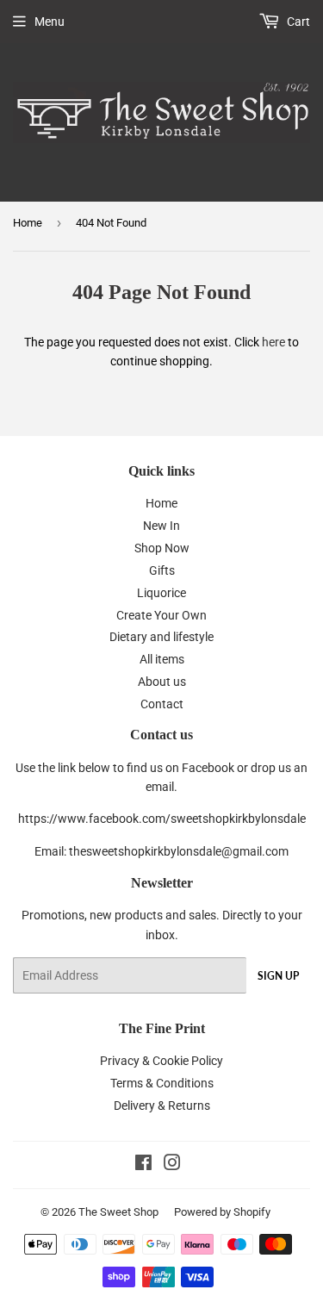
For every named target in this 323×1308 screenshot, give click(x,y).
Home (27, 222)
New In (161, 526)
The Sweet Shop (118, 1211)
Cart (297, 21)
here (273, 342)
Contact (161, 704)
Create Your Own (161, 615)
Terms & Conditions (162, 1083)
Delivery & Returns (162, 1105)
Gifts (162, 570)
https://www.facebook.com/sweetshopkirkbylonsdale (162, 818)
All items (162, 659)
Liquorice (161, 593)
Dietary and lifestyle (161, 637)
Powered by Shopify (222, 1211)
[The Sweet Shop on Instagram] (172, 1165)
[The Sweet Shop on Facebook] (143, 1165)
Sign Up (278, 975)
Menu (49, 21)
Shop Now (161, 548)
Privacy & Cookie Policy (161, 1061)
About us (162, 681)
